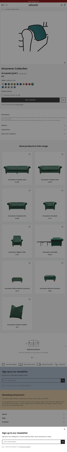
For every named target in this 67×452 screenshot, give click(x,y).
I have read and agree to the (17, 447)
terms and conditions (25, 447)
